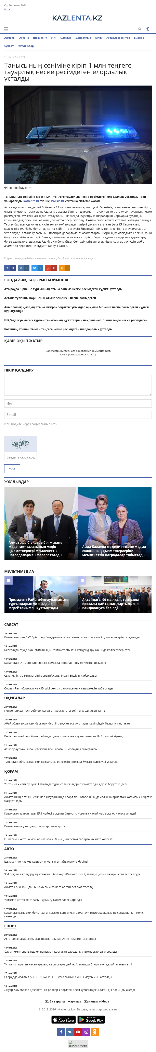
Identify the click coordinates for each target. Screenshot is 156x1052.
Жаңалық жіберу (96, 1001)
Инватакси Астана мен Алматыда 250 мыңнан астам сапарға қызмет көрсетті (58, 839)
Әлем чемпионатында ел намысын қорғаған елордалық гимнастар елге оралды (60, 951)
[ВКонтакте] (70, 1032)
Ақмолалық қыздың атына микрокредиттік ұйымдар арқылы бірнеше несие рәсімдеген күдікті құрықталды (76, 309)
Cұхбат (9, 46)
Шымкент (40, 38)
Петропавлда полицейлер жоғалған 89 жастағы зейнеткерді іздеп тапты (55, 710)
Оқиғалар (14, 697)
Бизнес (139, 38)
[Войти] (148, 29)
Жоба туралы (55, 1001)
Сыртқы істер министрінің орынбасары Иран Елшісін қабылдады (50, 675)
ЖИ (53, 38)
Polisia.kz (58, 201)
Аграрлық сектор (118, 38)
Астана (24, 38)
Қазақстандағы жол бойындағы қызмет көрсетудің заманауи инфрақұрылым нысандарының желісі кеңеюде (74, 914)
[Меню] (6, 29)
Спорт (10, 925)
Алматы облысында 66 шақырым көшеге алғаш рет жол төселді (48, 887)
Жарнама (74, 1001)
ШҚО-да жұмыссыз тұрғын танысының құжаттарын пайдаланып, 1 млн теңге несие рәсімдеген (75, 320)
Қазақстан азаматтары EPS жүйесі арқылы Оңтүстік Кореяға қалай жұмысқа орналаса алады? (70, 813)
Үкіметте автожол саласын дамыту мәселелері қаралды (43, 900)
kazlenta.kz (31, 201)
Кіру (93, 354)
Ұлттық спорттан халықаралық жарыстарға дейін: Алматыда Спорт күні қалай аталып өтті (68, 964)
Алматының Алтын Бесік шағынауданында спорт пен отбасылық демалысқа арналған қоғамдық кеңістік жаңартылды (78, 799)
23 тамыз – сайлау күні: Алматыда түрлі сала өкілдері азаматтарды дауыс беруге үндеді (65, 784)
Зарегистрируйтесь (58, 351)
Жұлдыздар (26, 46)
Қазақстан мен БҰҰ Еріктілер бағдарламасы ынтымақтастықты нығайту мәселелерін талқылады (72, 637)
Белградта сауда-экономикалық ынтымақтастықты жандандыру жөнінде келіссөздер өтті (67, 650)
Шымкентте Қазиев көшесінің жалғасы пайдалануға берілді (46, 861)
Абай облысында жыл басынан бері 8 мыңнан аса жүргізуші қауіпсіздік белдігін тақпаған (67, 723)
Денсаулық (83, 38)
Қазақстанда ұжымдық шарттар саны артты (35, 826)
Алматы (9, 38)
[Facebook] (61, 1032)
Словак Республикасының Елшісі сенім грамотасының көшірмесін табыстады (58, 688)
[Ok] (95, 1032)
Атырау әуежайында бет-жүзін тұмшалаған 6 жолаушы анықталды (51, 749)
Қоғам (11, 771)
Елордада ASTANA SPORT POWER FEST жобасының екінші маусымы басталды (58, 977)
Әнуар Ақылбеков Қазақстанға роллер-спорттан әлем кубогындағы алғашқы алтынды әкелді (69, 990)
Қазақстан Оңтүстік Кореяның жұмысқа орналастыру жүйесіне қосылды (55, 663)
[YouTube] (78, 1032)
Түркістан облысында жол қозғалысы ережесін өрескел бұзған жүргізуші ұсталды (61, 762)
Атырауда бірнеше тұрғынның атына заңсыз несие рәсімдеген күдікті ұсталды (63, 289)
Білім (98, 38)
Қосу (12, 468)
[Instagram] (86, 1032)
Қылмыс (66, 38)
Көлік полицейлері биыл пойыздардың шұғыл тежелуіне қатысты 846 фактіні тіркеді (63, 736)
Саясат (11, 624)
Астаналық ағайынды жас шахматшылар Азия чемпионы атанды (50, 939)
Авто (9, 848)
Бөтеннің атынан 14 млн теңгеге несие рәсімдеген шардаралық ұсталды (58, 329)
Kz (10, 9)
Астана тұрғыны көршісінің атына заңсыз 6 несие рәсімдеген (50, 298)
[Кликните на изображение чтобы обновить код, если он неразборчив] (20, 451)
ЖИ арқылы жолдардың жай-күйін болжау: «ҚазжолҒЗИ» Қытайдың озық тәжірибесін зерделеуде (72, 874)
